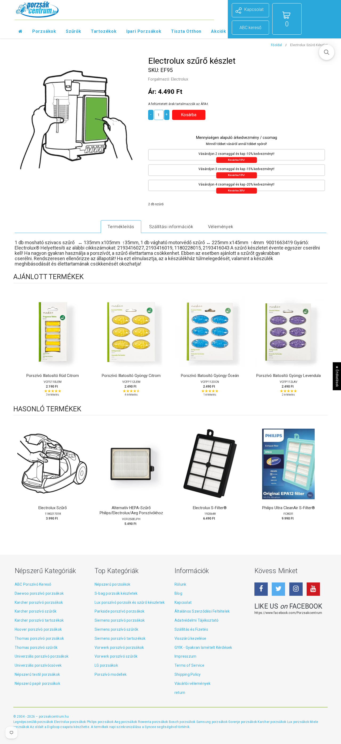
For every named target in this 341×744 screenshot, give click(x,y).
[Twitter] (278, 589)
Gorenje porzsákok (243, 722)
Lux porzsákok (298, 722)
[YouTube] (313, 589)
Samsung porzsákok (212, 722)
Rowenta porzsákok (153, 722)
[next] (322, 346)
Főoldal (276, 45)
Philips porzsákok (100, 722)
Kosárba (52, 337)
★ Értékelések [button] (337, 376)
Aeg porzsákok (126, 722)
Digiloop (53, 727)
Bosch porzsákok (182, 722)
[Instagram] (296, 589)
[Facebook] (261, 589)
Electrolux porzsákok (70, 722)
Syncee (150, 727)
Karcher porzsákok (272, 722)
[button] (326, 52)
